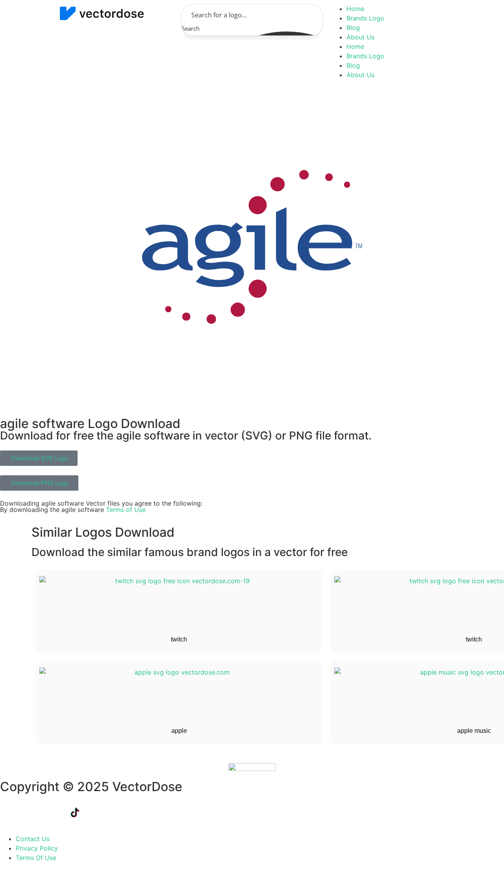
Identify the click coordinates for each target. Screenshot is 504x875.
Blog (353, 28)
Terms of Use (126, 510)
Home (355, 9)
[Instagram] (118, 812)
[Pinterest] (140, 812)
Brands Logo (365, 18)
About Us (360, 37)
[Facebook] (10, 812)
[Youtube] (96, 812)
